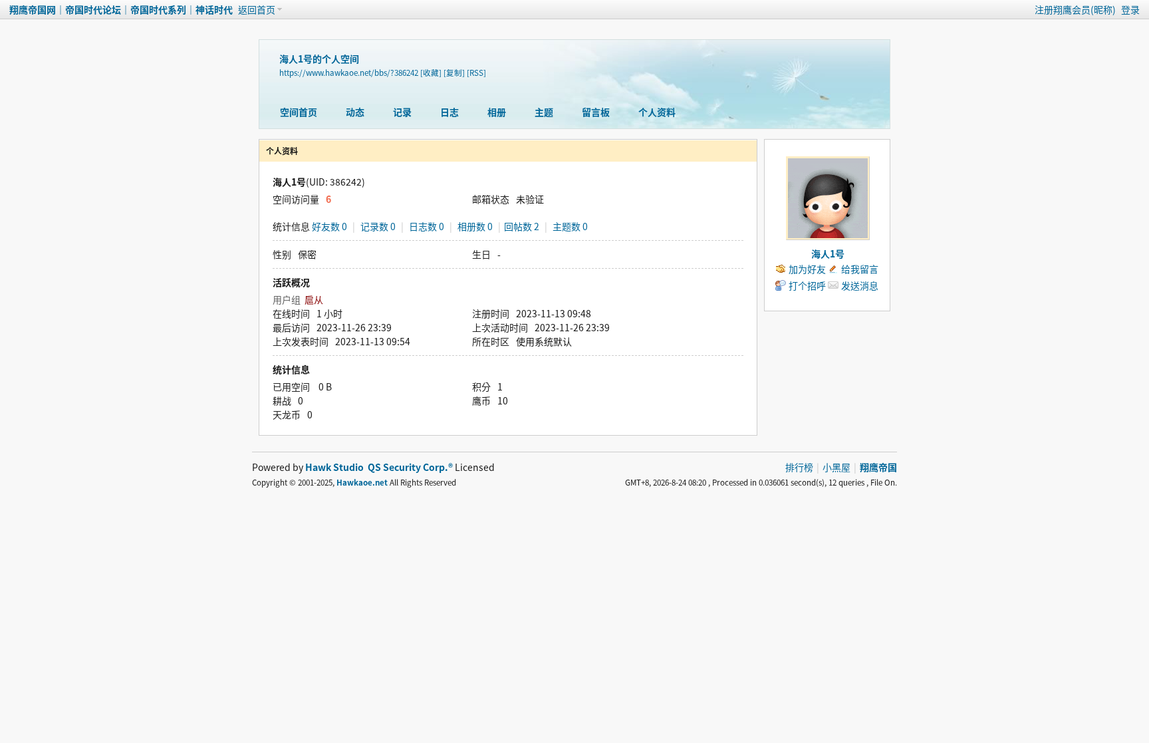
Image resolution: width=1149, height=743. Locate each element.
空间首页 (298, 111)
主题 (544, 111)
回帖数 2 (521, 226)
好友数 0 (329, 226)
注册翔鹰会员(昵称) (1075, 9)
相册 (496, 111)
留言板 (596, 111)
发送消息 (859, 285)
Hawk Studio (334, 467)
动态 (355, 111)
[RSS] (476, 72)
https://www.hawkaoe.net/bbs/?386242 (348, 72)
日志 (449, 111)
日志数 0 (426, 226)
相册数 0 (475, 226)
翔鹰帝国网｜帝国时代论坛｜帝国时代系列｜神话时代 (121, 9)
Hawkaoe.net (362, 482)
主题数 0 (570, 226)
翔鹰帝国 (878, 467)
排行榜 (799, 467)
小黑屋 (836, 467)
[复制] (454, 72)
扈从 (314, 299)
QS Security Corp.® (410, 467)
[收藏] (431, 72)
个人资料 (657, 111)
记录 (402, 111)
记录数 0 (378, 226)
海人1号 (827, 253)
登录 (1130, 9)
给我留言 (859, 268)
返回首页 (256, 9)
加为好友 (807, 268)
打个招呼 (807, 285)
